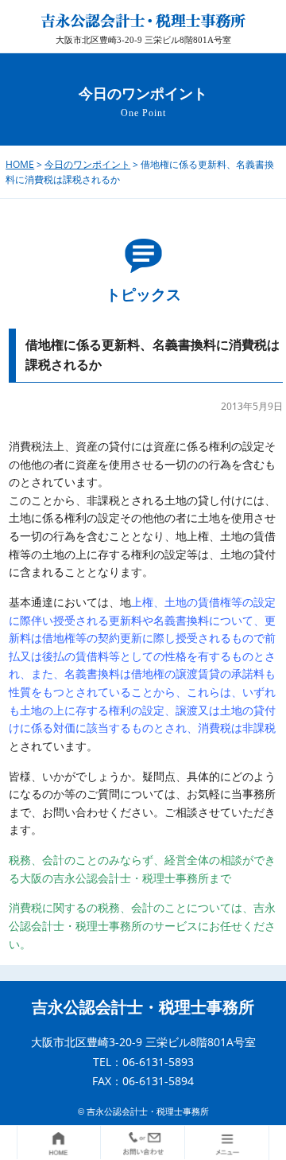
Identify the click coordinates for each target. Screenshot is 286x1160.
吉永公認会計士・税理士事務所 (143, 1007)
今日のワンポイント (87, 164)
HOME (20, 164)
